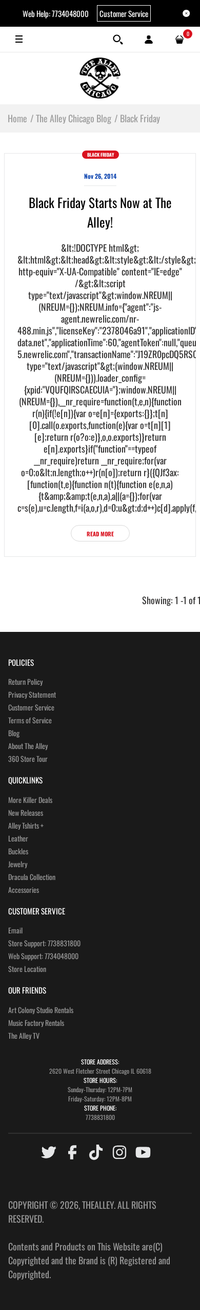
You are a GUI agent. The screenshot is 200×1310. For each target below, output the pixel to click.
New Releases (25, 812)
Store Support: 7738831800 (44, 943)
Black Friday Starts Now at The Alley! (100, 212)
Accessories (23, 889)
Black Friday (100, 154)
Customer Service (123, 13)
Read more (100, 534)
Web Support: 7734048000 (43, 955)
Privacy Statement (32, 694)
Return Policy (25, 681)
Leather (18, 838)
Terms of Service (30, 720)
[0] (179, 39)
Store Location (27, 968)
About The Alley (28, 745)
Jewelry (17, 863)
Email (15, 930)
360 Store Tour (28, 758)
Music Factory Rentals (36, 1022)
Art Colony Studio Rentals (40, 1009)
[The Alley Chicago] (100, 78)
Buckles (18, 851)
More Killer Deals (30, 799)
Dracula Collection (31, 876)
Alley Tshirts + (26, 825)
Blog (13, 732)
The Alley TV (23, 1035)
